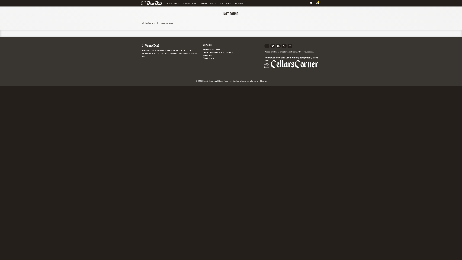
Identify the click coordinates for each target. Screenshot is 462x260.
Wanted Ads (208, 58)
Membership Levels (211, 49)
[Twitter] (272, 46)
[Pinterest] (284, 46)
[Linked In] (278, 46)
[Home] (152, 3)
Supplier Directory (208, 3)
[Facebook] (266, 46)
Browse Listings (172, 3)
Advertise (239, 3)
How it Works (225, 3)
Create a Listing (189, 3)
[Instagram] (290, 46)
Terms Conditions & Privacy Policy (218, 52)
